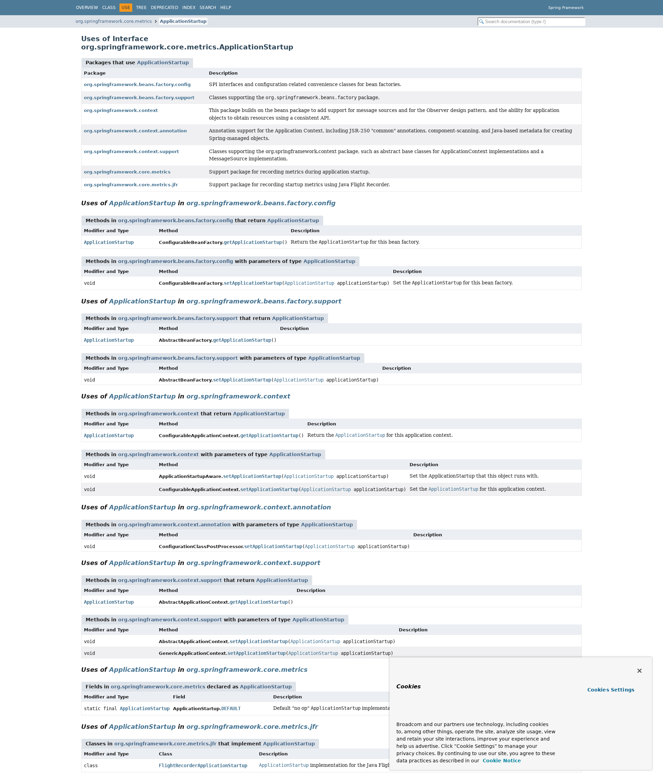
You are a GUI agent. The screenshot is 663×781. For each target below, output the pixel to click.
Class (109, 7)
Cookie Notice (501, 760)
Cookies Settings (610, 690)
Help (225, 7)
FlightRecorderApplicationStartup (203, 765)
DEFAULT (231, 708)
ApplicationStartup (183, 21)
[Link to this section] (340, 203)
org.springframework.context (121, 110)
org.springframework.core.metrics (114, 21)
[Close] (639, 670)
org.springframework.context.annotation (135, 130)
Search (208, 7)
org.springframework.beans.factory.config (137, 84)
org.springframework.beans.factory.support (139, 97)
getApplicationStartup (253, 242)
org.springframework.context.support (131, 151)
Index (188, 7)
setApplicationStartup (253, 283)
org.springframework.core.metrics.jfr (131, 184)
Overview (87, 7)
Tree (141, 7)
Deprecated (164, 7)
